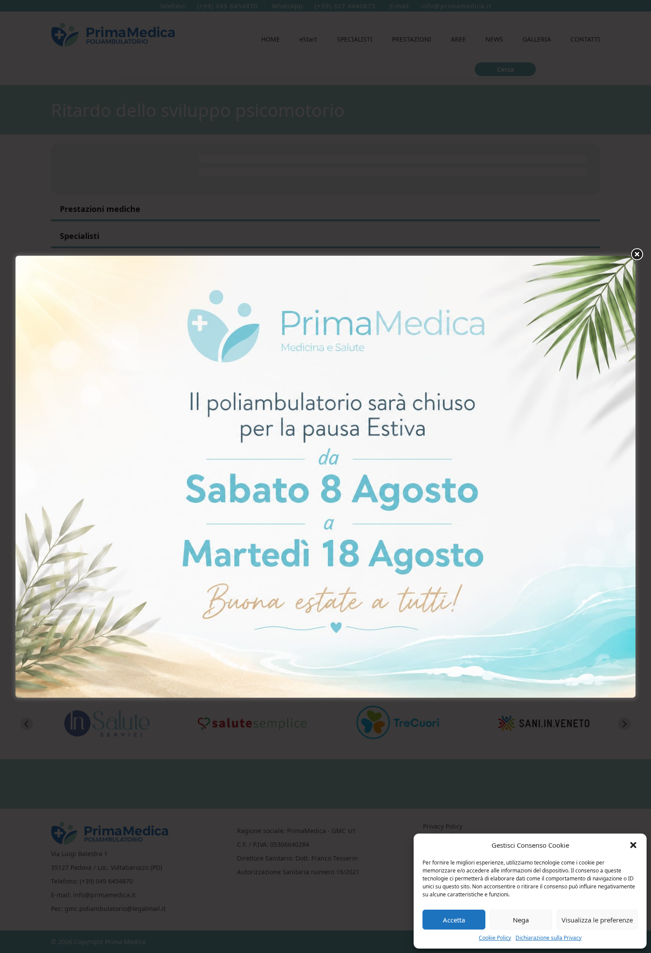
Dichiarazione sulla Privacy (548, 937)
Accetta (454, 919)
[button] (633, 845)
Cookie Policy (495, 937)
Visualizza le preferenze (597, 919)
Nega (521, 919)
